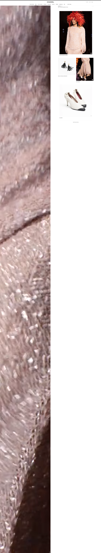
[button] (36, 4)
